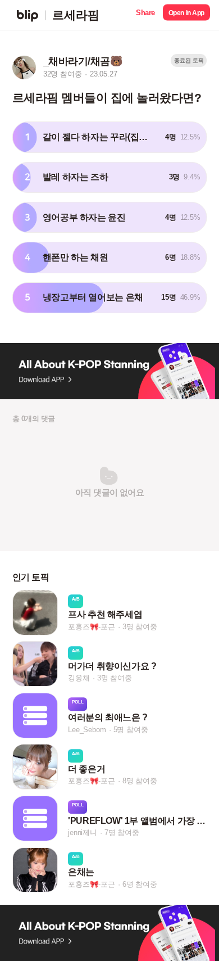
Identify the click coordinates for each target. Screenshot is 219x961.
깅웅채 (78, 678)
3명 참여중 (139, 626)
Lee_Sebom (87, 729)
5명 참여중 (130, 729)
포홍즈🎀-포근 (91, 626)
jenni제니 (82, 832)
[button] (145, 15)
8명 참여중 (139, 781)
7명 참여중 (121, 832)
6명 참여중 (139, 884)
